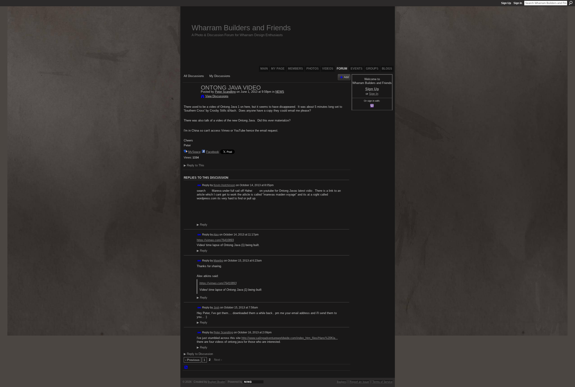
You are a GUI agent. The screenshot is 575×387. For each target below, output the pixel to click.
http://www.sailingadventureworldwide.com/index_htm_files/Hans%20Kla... (289, 338)
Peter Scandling (225, 91)
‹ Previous (192, 360)
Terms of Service (382, 381)
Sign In (517, 3)
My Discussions (219, 76)
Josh (216, 307)
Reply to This (194, 165)
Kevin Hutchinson (224, 185)
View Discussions (216, 96)
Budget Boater (216, 381)
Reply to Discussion (198, 354)
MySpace (194, 152)
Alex (216, 234)
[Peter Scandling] (191, 97)
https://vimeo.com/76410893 (215, 240)
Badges (341, 381)
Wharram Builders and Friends (241, 28)
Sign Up (506, 3)
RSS (186, 367)
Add (346, 77)
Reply (202, 224)
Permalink (199, 185)
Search (571, 3)
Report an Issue (359, 381)
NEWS (279, 91)
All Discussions (194, 76)
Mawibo (218, 260)
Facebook (212, 152)
